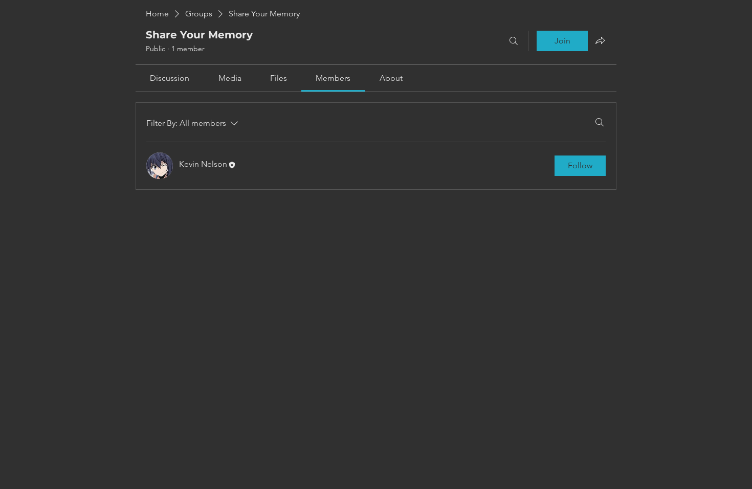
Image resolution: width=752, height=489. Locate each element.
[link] (169, 78)
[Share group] (600, 40)
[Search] (513, 41)
